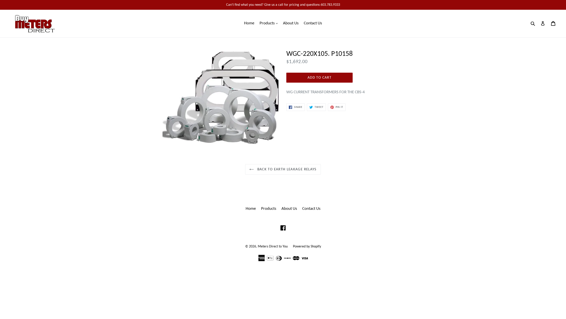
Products (270, 23)
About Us (290, 23)
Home (249, 23)
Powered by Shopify (307, 246)
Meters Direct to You (273, 246)
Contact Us (313, 23)
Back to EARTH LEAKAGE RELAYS (286, 169)
